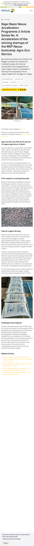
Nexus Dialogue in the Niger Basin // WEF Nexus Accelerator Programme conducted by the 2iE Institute (17, 359)
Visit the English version (20, 5)
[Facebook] (22, 89)
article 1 (24, 134)
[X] (18, 89)
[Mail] (25, 89)
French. (22, 129)
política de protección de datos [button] (11, 539)
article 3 (5, 136)
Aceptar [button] (5, 543)
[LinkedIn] (20, 89)
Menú (31, 10)
